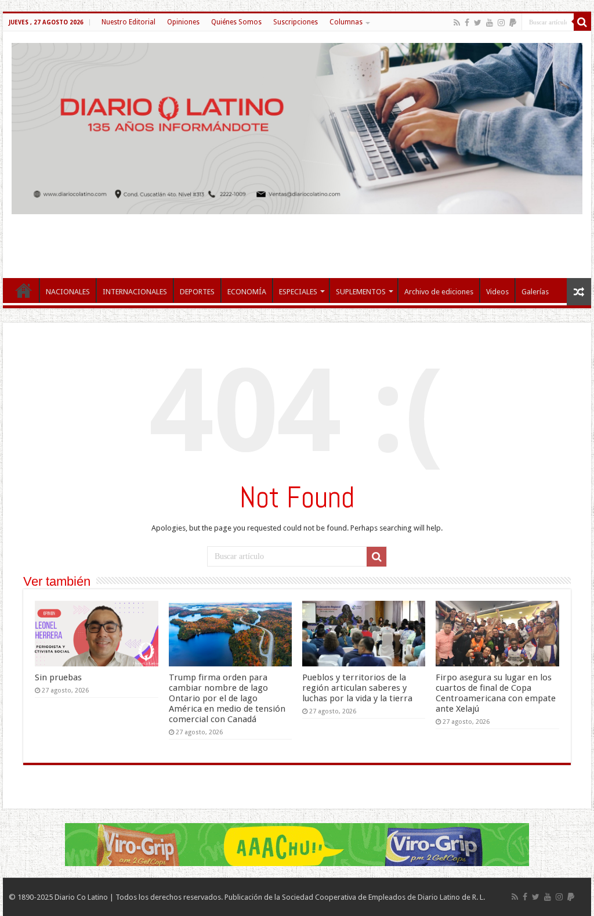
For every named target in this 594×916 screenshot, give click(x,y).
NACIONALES (68, 291)
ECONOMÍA (246, 291)
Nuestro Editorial (128, 22)
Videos (497, 291)
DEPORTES (197, 291)
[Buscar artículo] (582, 22)
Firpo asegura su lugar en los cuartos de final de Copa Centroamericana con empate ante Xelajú (496, 693)
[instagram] (501, 23)
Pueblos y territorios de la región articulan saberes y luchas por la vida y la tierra (357, 688)
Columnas (346, 22)
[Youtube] (489, 23)
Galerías (535, 291)
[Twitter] (478, 23)
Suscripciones (295, 22)
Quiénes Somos (236, 22)
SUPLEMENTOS (361, 291)
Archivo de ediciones (438, 291)
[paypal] (512, 23)
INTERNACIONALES (135, 291)
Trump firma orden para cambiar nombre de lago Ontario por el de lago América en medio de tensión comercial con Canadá (227, 698)
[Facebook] (466, 23)
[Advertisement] (297, 240)
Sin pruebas (58, 677)
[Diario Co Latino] (297, 126)
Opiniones (183, 22)
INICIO (24, 290)
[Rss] (456, 23)
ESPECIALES (298, 291)
